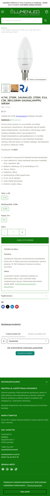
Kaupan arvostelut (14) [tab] (37, 334)
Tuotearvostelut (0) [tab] (13, 334)
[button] (6, 88)
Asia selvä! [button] (25, 492)
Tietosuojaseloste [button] (34, 485)
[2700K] (5, 212)
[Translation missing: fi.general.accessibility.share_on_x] (7, 307)
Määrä (3, 227)
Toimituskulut (21, 116)
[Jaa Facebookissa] (3, 307)
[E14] (4, 223)
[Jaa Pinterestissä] (17, 307)
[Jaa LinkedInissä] (12, 307)
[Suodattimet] (3, 341)
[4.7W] (5, 200)
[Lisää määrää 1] (22, 232)
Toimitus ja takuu (11, 249)
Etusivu (4, 28)
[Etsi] (45, 20)
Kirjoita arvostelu (25, 353)
